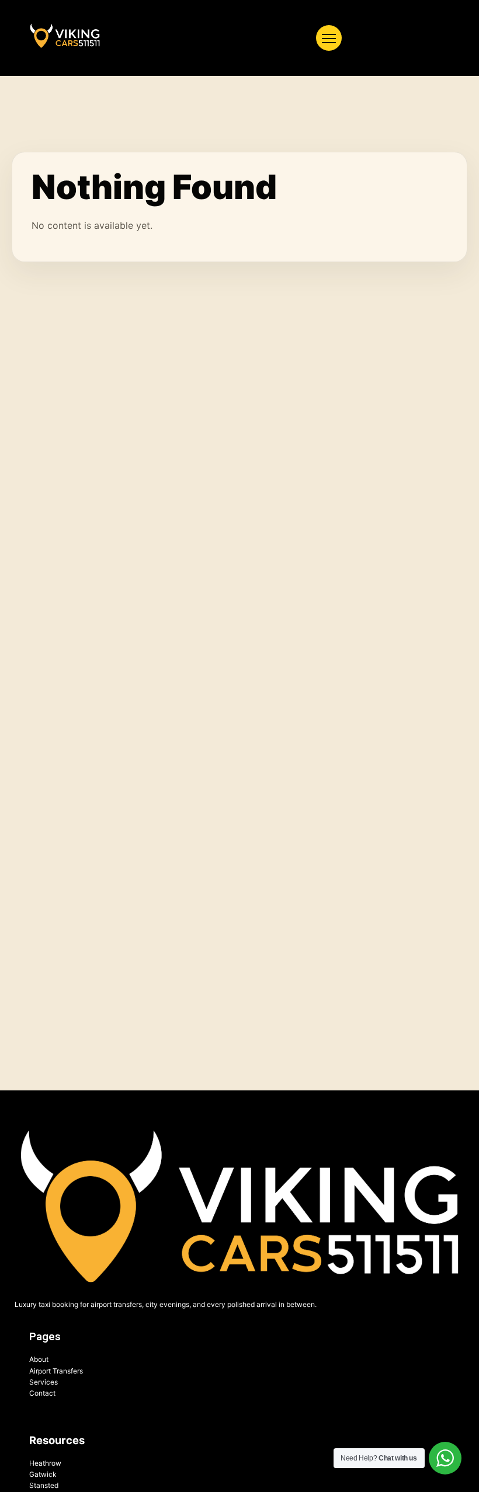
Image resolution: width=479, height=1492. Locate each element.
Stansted (43, 1485)
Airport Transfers (56, 1370)
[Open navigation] (329, 38)
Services (43, 1382)
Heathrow (45, 1463)
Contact (42, 1393)
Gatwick (43, 1474)
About (38, 1359)
